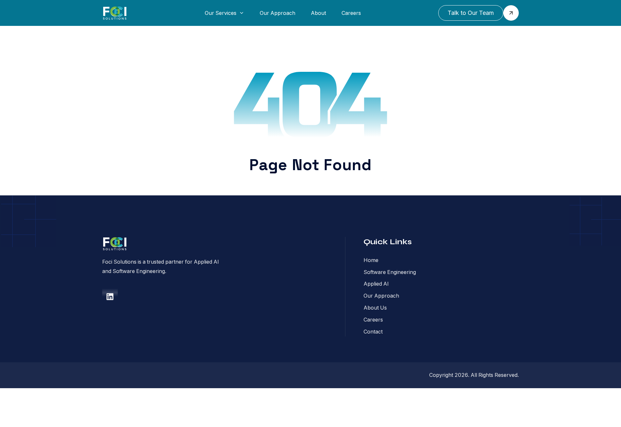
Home (371, 260)
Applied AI (376, 283)
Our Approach (277, 13)
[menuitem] (224, 13)
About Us (375, 307)
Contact (373, 331)
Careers (351, 13)
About (318, 13)
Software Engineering (390, 272)
